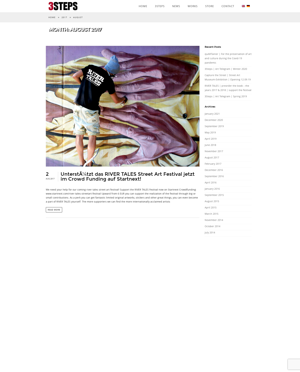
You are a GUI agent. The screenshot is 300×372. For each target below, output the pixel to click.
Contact (228, 1)
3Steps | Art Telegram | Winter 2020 (226, 69)
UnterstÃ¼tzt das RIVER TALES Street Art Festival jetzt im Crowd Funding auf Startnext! (128, 176)
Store (209, 1)
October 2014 (212, 226)
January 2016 (212, 188)
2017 (64, 17)
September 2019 (214, 126)
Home (143, 1)
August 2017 (212, 157)
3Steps (160, 1)
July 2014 (210, 232)
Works (193, 1)
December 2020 (214, 120)
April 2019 (210, 138)
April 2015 (210, 207)
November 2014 (214, 220)
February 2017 (213, 163)
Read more (54, 209)
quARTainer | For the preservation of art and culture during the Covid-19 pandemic (228, 58)
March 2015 (211, 213)
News (176, 1)
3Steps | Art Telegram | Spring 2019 (226, 96)
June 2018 (210, 145)
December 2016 (214, 170)
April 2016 (210, 182)
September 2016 (214, 176)
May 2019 (210, 132)
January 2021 (212, 113)
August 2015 (212, 201)
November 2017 (214, 151)
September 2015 (214, 195)
